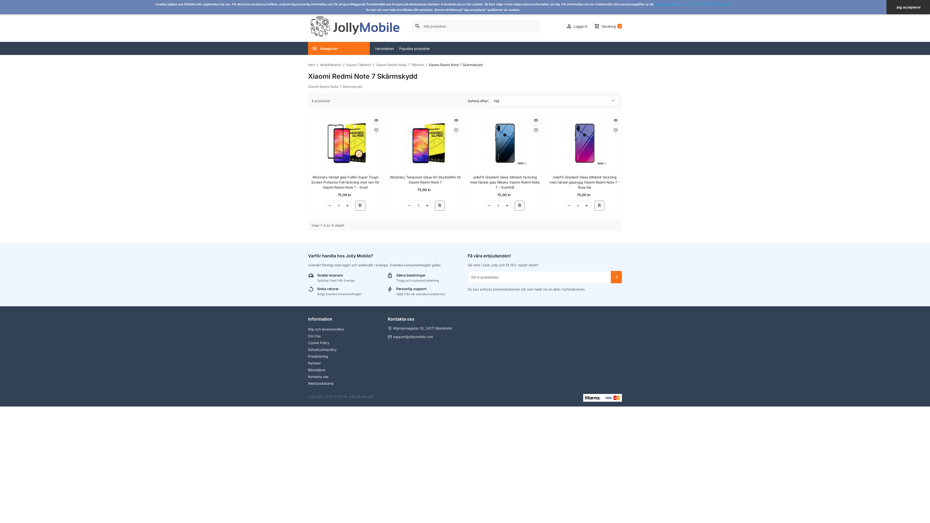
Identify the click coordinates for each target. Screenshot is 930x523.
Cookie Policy (318, 343)
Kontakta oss (318, 377)
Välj (496, 101)
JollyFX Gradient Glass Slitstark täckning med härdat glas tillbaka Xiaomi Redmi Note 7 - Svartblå (505, 182)
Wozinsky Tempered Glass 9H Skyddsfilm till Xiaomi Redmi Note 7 (425, 179)
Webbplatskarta (320, 383)
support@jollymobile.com (413, 337)
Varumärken (384, 48)
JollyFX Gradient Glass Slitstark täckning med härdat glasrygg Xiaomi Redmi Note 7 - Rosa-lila (585, 182)
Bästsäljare (316, 370)
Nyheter (314, 363)
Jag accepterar (908, 7)
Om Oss (314, 336)
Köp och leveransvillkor (326, 329)
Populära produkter (414, 48)
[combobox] (476, 26)
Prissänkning (318, 356)
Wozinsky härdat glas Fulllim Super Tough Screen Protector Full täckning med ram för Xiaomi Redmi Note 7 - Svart (345, 182)
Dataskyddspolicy (322, 349)
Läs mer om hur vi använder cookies (705, 4)
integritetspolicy (666, 4)
